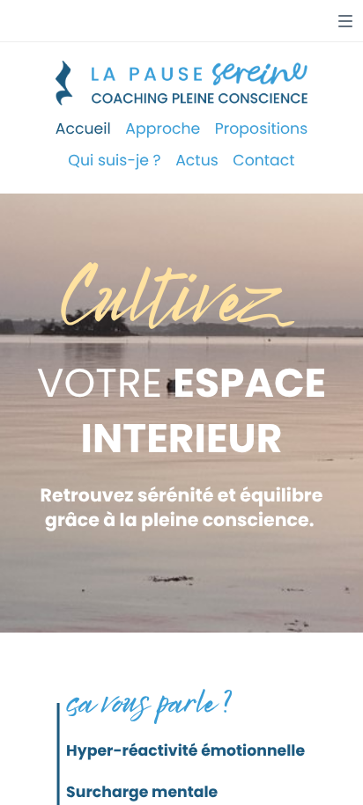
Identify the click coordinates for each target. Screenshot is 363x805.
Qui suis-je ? (114, 161)
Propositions (261, 129)
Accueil (83, 129)
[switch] (345, 21)
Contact (263, 161)
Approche (162, 129)
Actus (197, 161)
